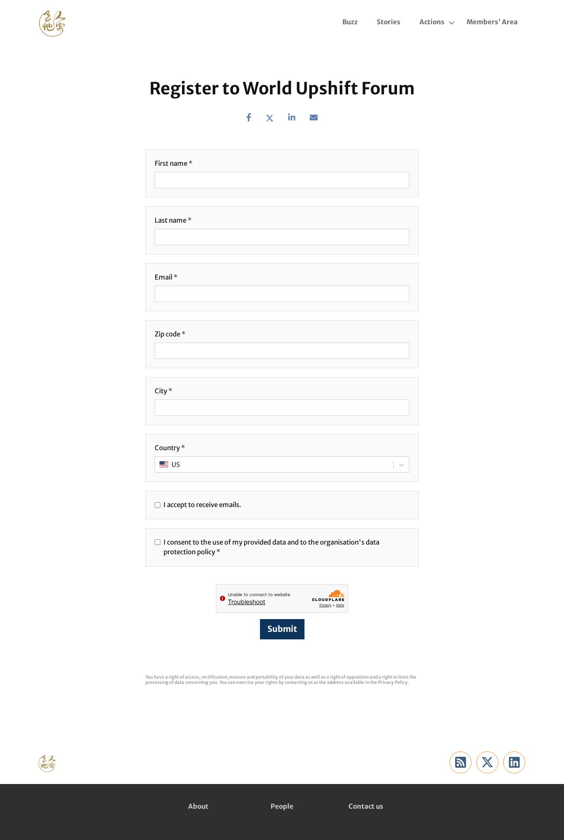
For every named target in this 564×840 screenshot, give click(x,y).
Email (163, 277)
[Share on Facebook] (248, 117)
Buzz (350, 22)
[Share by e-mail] (314, 117)
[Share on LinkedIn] (291, 117)
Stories (389, 22)
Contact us (366, 806)
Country (167, 448)
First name (171, 163)
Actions (432, 22)
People (282, 806)
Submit (282, 629)
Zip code (167, 334)
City (161, 391)
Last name (170, 220)
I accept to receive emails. (202, 504)
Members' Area (492, 22)
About (198, 806)
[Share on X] (269, 117)
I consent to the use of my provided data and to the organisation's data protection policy (271, 547)
